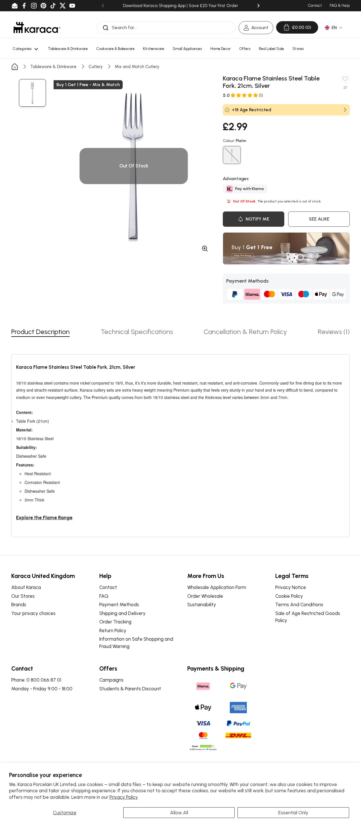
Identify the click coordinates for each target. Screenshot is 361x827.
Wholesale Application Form (216, 587)
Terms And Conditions (299, 604)
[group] (32, 93)
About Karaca (26, 587)
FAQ (103, 596)
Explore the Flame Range (44, 517)
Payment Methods (119, 604)
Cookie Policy (289, 596)
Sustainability (201, 604)
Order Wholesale (205, 596)
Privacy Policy (123, 797)
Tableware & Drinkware (53, 66)
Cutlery (96, 66)
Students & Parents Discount (130, 688)
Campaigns (111, 680)
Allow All (179, 812)
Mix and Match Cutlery (137, 66)
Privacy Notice (290, 587)
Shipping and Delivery (122, 613)
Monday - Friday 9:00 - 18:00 (41, 688)
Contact (108, 587)
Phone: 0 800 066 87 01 (36, 680)
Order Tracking (115, 622)
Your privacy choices (33, 613)
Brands (18, 604)
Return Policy (112, 630)
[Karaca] (37, 27)
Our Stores (23, 596)
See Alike (319, 219)
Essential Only (293, 812)
